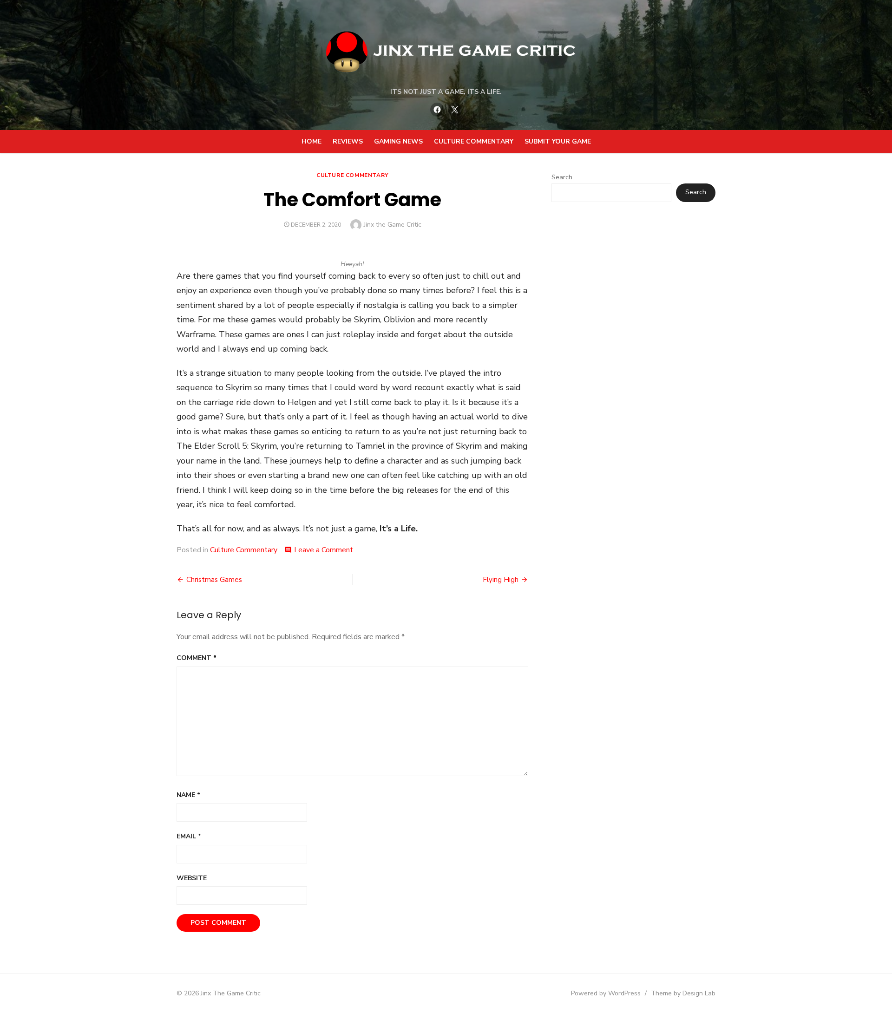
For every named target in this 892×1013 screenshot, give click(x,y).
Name (188, 795)
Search (561, 177)
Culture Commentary (473, 141)
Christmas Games (214, 579)
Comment (196, 658)
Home (311, 141)
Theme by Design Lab (683, 993)
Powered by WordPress (606, 993)
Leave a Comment (323, 550)
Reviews (348, 141)
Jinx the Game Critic (392, 224)
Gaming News (398, 141)
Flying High (500, 579)
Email (189, 836)
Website (192, 878)
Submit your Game (558, 141)
